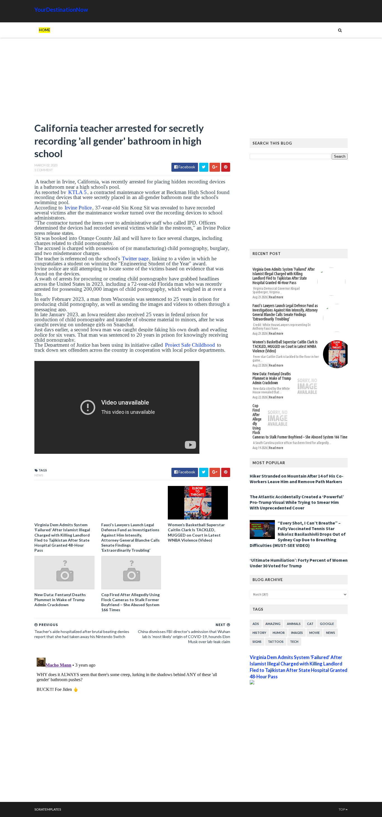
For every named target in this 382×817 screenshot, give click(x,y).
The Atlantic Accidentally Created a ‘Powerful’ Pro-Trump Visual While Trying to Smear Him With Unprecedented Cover (297, 502)
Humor (279, 632)
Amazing (272, 623)
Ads (256, 623)
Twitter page (135, 258)
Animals (294, 623)
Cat (310, 623)
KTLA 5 (77, 192)
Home (44, 30)
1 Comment (43, 170)
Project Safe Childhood (190, 345)
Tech (294, 641)
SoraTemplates (47, 809)
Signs (257, 641)
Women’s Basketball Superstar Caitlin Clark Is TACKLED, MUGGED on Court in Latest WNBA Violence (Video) (196, 532)
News (38, 475)
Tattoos (276, 641)
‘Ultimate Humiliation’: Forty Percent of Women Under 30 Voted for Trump (299, 562)
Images (297, 632)
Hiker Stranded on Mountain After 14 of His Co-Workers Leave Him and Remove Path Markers (296, 478)
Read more (276, 297)
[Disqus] (132, 725)
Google (327, 623)
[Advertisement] (132, 82)
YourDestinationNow (61, 9)
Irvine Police (78, 208)
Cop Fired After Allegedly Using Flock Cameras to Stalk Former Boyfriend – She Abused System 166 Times (130, 602)
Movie (314, 632)
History (259, 632)
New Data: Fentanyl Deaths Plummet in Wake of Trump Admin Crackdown (60, 599)
